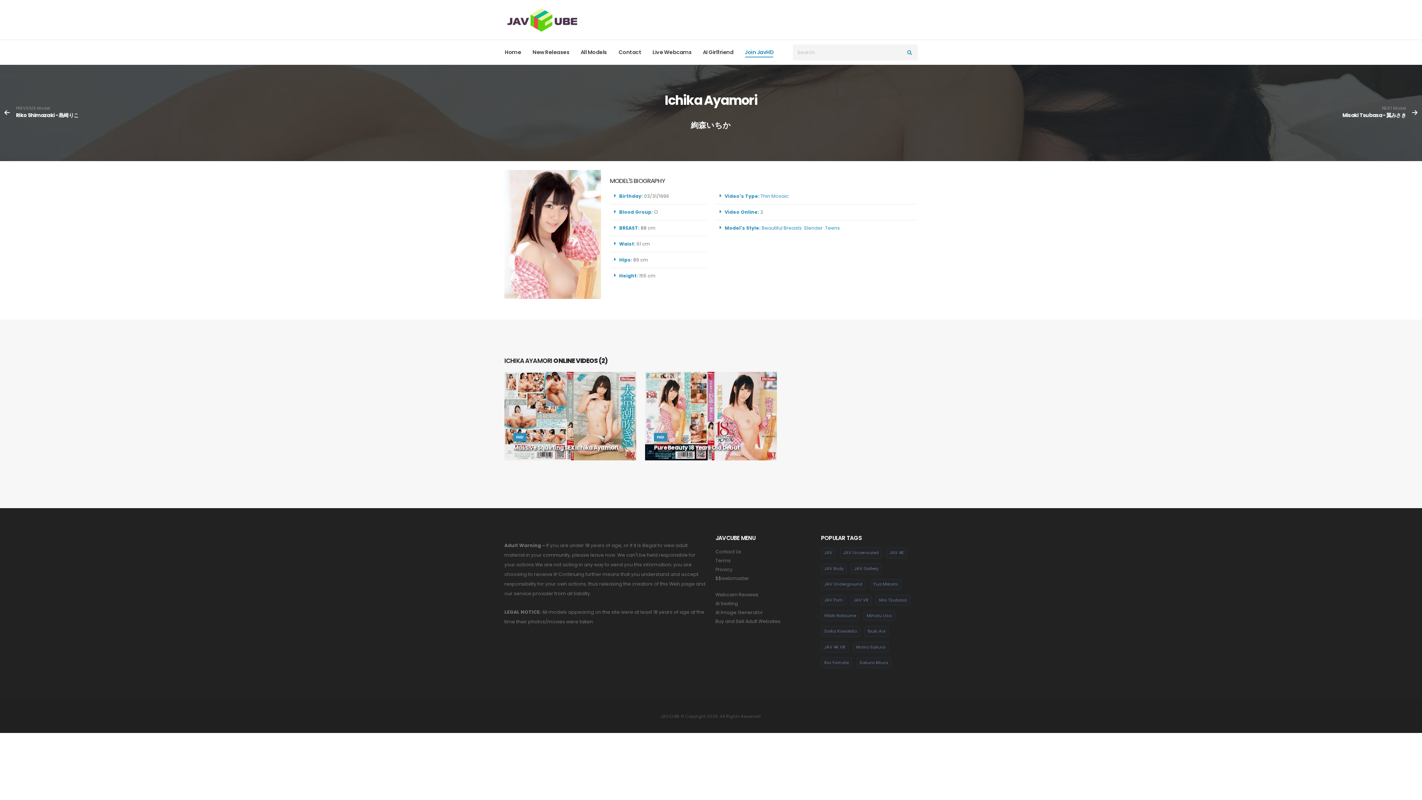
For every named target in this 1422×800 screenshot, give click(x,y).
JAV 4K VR (834, 647)
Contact (629, 52)
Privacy (723, 569)
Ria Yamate (836, 663)
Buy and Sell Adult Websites (748, 621)
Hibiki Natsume (840, 616)
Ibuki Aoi (876, 631)
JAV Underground (843, 584)
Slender (813, 228)
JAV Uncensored (861, 553)
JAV (828, 553)
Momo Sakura (870, 647)
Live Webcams (671, 52)
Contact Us (728, 552)
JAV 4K (896, 553)
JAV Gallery (866, 568)
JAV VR (861, 600)
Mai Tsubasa (893, 600)
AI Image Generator (739, 612)
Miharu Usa (879, 616)
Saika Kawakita (840, 631)
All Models (594, 52)
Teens (832, 228)
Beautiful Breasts (782, 228)
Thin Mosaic (775, 196)
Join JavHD (759, 52)
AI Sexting (726, 603)
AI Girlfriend (718, 52)
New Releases (551, 52)
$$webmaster (732, 578)
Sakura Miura (873, 663)
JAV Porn (833, 600)
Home (513, 52)
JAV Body (834, 568)
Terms (723, 560)
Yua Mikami (885, 584)
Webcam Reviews (736, 594)
